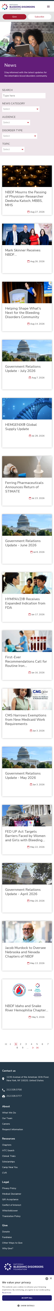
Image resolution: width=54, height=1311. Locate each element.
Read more (6, 1292)
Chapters (6, 1144)
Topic (6, 144)
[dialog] (27, 1293)
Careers (6, 1123)
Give (14, 16)
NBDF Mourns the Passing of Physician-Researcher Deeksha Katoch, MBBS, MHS (25, 198)
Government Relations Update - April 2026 (23, 891)
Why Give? (7, 1248)
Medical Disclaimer (11, 1193)
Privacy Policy (9, 1188)
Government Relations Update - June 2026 (23, 543)
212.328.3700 (14, 1089)
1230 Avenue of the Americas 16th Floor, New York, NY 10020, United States (27, 1078)
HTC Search (8, 1150)
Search (7, 90)
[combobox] (46, 1278)
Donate (6, 1231)
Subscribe (39, 16)
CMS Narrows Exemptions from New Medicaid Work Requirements (25, 719)
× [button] (51, 1278)
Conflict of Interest (11, 1205)
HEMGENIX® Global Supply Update (21, 426)
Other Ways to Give (12, 1242)
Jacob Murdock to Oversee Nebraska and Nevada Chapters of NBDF (25, 952)
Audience (9, 117)
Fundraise (7, 1237)
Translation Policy (11, 1216)
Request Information (12, 1129)
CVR (4, 1172)
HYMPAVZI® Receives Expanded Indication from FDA (25, 603)
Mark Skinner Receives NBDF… (22, 252)
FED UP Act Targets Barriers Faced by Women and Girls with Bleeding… (25, 835)
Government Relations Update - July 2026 (23, 368)
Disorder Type (12, 130)
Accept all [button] (27, 1298)
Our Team (7, 1118)
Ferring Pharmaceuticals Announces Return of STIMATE (24, 487)
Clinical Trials (9, 1156)
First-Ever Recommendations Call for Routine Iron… (26, 661)
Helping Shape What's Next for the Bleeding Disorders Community (23, 312)
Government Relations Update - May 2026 (23, 775)
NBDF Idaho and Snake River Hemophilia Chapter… (26, 1008)
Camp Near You (10, 1167)
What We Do (9, 1112)
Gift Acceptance (10, 1199)
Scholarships (8, 1161)
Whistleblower (10, 1210)
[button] (27, 1306)
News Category (13, 103)
